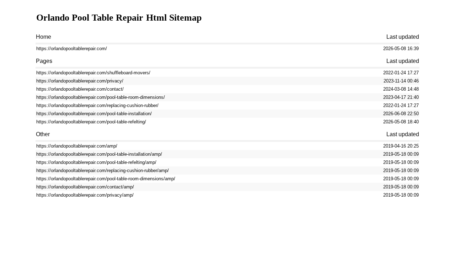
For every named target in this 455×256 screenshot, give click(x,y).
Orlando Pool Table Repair (89, 17)
